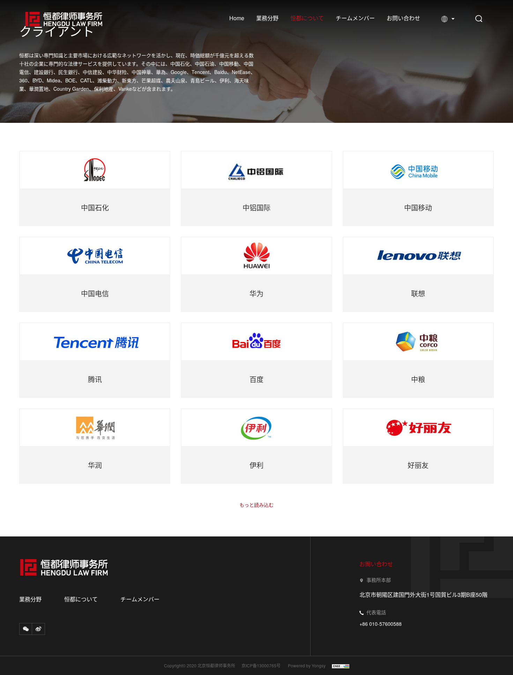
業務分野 (267, 18)
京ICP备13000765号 (261, 665)
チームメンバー (355, 18)
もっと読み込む (256, 504)
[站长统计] (338, 665)
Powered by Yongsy (307, 665)
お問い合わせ (403, 18)
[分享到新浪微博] (38, 629)
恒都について (307, 18)
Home (236, 18)
